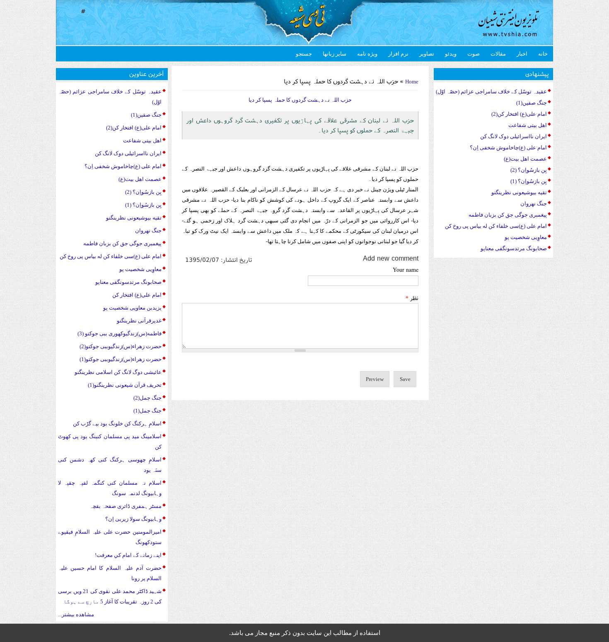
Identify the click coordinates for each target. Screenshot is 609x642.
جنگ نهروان (148, 230)
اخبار (522, 54)
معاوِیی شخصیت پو (140, 269)
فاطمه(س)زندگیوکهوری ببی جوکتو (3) (119, 333)
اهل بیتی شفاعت (142, 140)
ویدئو (451, 54)
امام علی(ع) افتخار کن (137, 295)
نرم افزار (398, 54)
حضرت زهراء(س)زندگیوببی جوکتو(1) (121, 359)
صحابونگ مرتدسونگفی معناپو (128, 282)
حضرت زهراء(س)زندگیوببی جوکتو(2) (121, 346)
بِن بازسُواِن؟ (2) (143, 192)
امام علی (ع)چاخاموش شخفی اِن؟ (123, 166)
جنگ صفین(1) (146, 115)
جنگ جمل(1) (147, 411)
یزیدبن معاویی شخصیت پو (132, 308)
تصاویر (426, 54)
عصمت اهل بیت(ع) (140, 179)
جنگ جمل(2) (147, 398)
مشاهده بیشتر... (76, 614)
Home (411, 81)
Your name (405, 270)
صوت (473, 54)
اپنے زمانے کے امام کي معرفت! (128, 555)
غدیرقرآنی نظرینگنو (139, 320)
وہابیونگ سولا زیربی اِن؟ (133, 519)
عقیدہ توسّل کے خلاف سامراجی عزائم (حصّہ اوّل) (491, 91)
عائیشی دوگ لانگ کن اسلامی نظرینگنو (118, 372)
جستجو (304, 54)
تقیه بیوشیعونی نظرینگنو (134, 218)
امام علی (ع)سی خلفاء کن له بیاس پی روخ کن (111, 256)
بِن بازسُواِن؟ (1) (143, 205)
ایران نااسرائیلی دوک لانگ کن (128, 153)
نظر (412, 298)
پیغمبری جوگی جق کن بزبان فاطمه (122, 243)
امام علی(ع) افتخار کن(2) (134, 127)
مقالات (498, 54)
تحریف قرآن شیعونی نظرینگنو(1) (125, 385)
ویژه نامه (367, 54)
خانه (543, 54)
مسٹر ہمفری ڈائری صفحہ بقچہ (125, 506)
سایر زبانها (334, 54)
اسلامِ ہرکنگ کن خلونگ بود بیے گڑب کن (117, 423)
